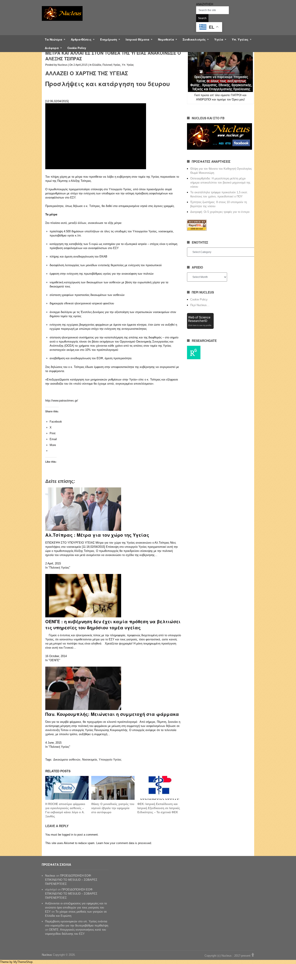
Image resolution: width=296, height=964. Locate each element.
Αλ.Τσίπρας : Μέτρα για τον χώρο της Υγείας (97, 535)
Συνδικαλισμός (194, 39)
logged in (67, 834)
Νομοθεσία (166, 39)
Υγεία (218, 39)
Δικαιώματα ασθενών (66, 759)
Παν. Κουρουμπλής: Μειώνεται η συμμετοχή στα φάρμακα (112, 714)
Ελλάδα (96, 64)
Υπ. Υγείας (240, 39)
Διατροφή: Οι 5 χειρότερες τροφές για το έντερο (219, 211)
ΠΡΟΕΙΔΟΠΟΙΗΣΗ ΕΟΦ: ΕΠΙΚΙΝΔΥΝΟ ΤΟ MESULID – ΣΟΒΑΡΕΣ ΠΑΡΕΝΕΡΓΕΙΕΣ (71, 879)
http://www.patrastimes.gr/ (61, 400)
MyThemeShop (23, 962)
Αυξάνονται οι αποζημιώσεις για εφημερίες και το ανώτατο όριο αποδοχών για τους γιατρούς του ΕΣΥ (76, 907)
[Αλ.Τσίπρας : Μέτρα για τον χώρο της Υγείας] (83, 529)
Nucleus (62, 64)
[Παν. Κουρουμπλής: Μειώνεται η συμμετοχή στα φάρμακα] (83, 709)
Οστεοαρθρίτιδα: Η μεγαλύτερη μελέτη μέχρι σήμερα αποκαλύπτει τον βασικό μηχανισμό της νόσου (220, 182)
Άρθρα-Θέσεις (81, 39)
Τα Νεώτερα (53, 39)
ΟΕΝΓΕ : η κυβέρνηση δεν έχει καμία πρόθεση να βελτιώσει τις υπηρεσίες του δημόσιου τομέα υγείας (113, 624)
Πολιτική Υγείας (111, 64)
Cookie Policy (76, 48)
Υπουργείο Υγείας (110, 759)
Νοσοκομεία (89, 759)
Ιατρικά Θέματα (137, 39)
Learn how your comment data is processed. (124, 843)
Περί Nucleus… (200, 305)
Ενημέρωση (108, 39)
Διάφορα (52, 48)
